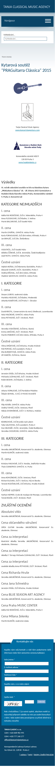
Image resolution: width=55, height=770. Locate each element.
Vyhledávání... (9, 35)
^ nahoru (22, 755)
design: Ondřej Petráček (44, 755)
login (30, 755)
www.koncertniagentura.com (27, 130)
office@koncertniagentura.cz (16, 740)
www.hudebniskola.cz (27, 162)
